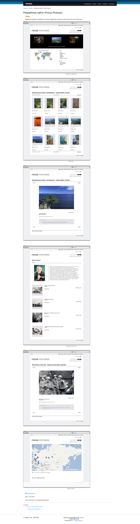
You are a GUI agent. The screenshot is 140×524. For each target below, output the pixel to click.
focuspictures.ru (31, 493)
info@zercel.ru (79, 520)
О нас (99, 3)
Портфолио (87, 3)
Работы (30, 8)
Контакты (111, 3)
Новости (105, 3)
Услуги (94, 3)
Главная (25, 8)
